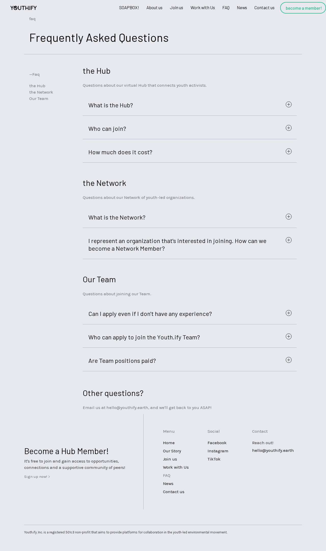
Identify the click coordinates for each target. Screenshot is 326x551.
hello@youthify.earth (273, 450)
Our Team (38, 98)
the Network (41, 92)
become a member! (304, 7)
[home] (23, 8)
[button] (154, 8)
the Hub (37, 85)
